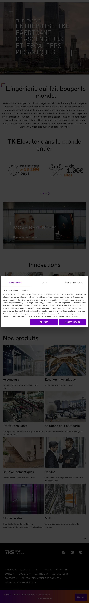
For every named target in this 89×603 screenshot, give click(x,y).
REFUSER (44, 322)
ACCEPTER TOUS (72, 322)
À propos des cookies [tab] (73, 282)
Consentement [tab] (15, 282)
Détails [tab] (44, 282)
